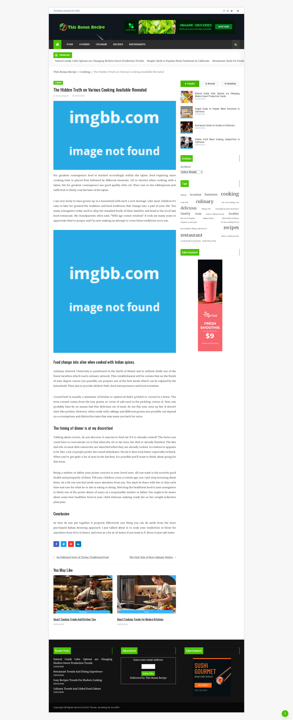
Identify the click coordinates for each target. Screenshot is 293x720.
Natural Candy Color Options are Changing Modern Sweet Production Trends (99, 60)
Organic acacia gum (189, 222)
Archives (186, 166)
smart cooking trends (230, 236)
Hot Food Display (188, 218)
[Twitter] (64, 544)
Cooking (84, 44)
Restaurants (137, 44)
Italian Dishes (208, 218)
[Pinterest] (71, 544)
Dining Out (206, 209)
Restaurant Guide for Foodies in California (236, 60)
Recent (211, 83)
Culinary (101, 44)
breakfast (195, 194)
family (185, 213)
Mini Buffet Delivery (230, 218)
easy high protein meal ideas (227, 209)
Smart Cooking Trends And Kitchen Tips (74, 619)
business (211, 194)
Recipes (118, 44)
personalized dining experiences (194, 229)
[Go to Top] (285, 713)
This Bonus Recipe (65, 71)
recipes (231, 227)
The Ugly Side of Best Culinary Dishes (151, 557)
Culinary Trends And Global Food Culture (77, 688)
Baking (183, 195)
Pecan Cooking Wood (230, 222)
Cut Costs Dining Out (230, 202)
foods (198, 213)
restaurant (192, 235)
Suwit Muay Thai (209, 241)
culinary (205, 201)
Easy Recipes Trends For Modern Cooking (77, 680)
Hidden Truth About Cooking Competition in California (217, 140)
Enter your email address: (148, 668)
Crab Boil (184, 202)
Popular (191, 83)
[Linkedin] (78, 544)
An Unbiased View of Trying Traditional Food (82, 557)
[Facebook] (56, 544)
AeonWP (115, 707)
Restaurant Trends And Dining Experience (78, 671)
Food (70, 44)
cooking (230, 194)
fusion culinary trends (215, 214)
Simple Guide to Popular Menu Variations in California (178, 60)
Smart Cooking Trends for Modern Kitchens (140, 619)
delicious (189, 208)
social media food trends (191, 241)
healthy (234, 213)
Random (231, 83)
